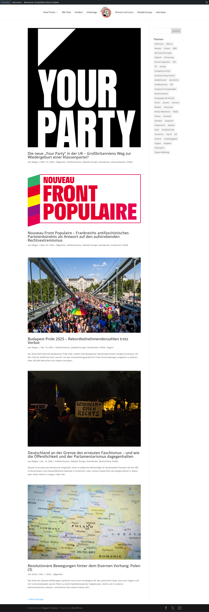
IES (171, 84)
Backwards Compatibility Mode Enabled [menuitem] (41, 2)
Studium (79, 12)
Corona (167, 48)
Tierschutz (159, 134)
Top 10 (169, 134)
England (158, 57)
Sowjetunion (160, 125)
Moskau (158, 107)
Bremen (158, 48)
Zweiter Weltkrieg (162, 152)
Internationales (118, 162)
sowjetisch (169, 121)
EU (156, 66)
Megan (35, 162)
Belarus (169, 44)
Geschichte (174, 80)
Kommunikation (161, 93)
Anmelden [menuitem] (5, 2)
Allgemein (61, 162)
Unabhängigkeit (170, 139)
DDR (175, 48)
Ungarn (110, 347)
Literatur (175, 102)
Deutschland (105, 461)
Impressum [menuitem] (17, 2)
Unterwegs (91, 12)
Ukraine (158, 139)
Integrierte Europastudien (165, 89)
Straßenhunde (168, 129)
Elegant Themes (50, 608)
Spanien (171, 125)
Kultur (157, 102)
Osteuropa (168, 107)
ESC (174, 62)
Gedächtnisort (160, 80)
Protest (158, 116)
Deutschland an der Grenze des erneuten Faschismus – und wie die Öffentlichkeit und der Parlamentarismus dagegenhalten (83, 454)
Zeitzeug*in (159, 148)
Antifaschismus (74, 162)
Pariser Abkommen (162, 111)
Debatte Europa (144, 12)
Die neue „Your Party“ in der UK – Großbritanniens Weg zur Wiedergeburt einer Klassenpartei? (79, 155)
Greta (34, 574)
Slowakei (158, 121)
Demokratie (104, 162)
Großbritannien (161, 84)
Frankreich (116, 245)
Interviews (161, 12)
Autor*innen (49, 12)
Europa (163, 66)
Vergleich (167, 143)
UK (175, 134)
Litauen (166, 102)
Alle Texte (66, 12)
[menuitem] (207, 2)
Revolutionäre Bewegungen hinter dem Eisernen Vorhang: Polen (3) (84, 567)
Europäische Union (162, 71)
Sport (157, 129)
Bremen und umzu (124, 12)
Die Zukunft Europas (163, 53)
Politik (130, 162)
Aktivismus (159, 44)
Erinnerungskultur (162, 62)
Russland (167, 116)
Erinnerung (169, 57)
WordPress (77, 608)
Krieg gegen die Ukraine (164, 98)
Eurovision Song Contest (165, 75)
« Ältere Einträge (36, 599)
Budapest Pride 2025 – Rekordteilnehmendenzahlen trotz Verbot (78, 340)
